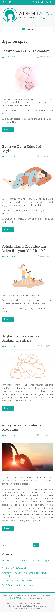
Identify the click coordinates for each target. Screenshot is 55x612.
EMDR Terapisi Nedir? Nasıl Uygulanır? (19, 585)
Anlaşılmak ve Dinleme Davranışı (21, 427)
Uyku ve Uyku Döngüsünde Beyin (24, 148)
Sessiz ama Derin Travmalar (25, 51)
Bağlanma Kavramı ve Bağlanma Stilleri (20, 338)
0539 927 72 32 (15, 598)
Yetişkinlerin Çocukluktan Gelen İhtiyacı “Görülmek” (24, 248)
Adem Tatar (9, 56)
